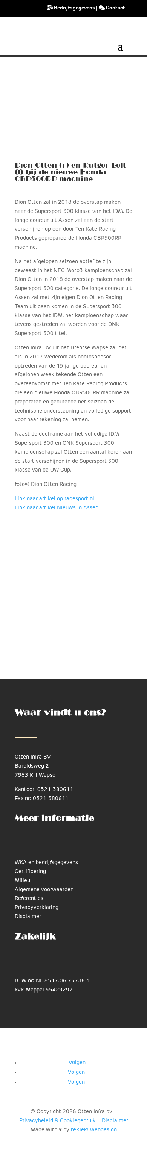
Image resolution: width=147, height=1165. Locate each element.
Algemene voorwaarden (44, 890)
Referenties (29, 898)
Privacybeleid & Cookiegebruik (57, 1121)
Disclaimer (28, 917)
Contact (115, 8)
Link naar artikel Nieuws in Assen (56, 508)
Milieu (22, 881)
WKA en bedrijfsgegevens (46, 863)
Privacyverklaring (36, 908)
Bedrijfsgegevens (74, 8)
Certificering (30, 872)
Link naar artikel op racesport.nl (54, 499)
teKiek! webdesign (94, 1130)
